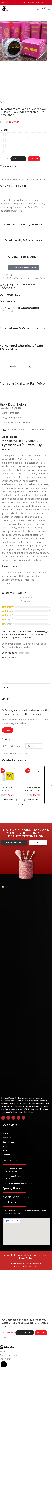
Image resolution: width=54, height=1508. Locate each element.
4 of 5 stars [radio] (27, 653)
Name (6, 687)
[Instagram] (13, 1117)
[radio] (7, 134)
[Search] (38, 8)
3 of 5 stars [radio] (24, 653)
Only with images (14, 746)
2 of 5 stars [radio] (22, 653)
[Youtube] (3, 1117)
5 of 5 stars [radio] (29, 653)
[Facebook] (8, 1117)
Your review (9, 657)
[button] (23, 267)
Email (6, 698)
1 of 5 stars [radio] (20, 653)
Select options (25, 1471)
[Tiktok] (18, 1117)
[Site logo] (5, 8)
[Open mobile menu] (48, 8)
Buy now (34, 159)
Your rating (9, 653)
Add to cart (18, 159)
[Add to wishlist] (19, 771)
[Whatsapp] (23, 1117)
